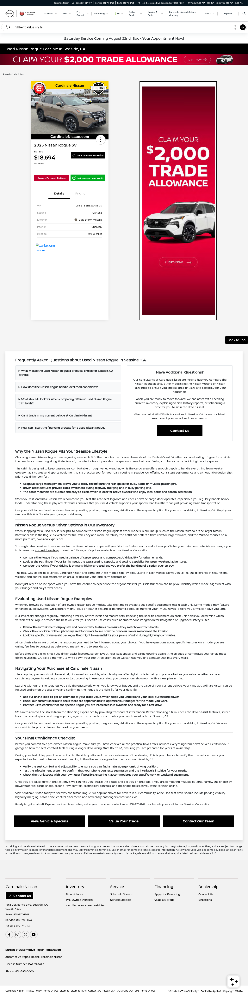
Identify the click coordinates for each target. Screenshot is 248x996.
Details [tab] (59, 193)
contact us (47, 646)
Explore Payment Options (51, 177)
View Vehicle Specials (49, 821)
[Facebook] (9, 934)
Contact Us (179, 430)
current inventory (47, 550)
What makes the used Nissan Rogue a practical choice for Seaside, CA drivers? (66, 373)
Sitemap (64, 990)
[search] (244, 13)
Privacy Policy (33, 990)
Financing (163, 886)
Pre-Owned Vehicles (79, 900)
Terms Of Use (50, 990)
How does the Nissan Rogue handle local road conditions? (59, 387)
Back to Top (236, 340)
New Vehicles (74, 894)
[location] (139, 3)
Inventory (75, 886)
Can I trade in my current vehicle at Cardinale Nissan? (56, 415)
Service (117, 886)
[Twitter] (25, 934)
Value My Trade (164, 900)
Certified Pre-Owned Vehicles (85, 905)
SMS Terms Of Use (145, 990)
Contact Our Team (198, 821)
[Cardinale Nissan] (22, 13)
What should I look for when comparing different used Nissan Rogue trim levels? (65, 401)
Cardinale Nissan (14, 990)
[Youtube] (34, 934)
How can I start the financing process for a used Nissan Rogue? (63, 427)
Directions (205, 900)
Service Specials (120, 900)
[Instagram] (17, 934)
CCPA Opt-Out (125, 990)
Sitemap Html (79, 990)
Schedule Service (121, 894)
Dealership (208, 886)
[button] (101, 140)
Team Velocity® (190, 991)
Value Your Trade (124, 821)
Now (179, 38)
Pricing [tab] (80, 193)
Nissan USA (108, 990)
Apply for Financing (167, 894)
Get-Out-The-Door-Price (90, 155)
